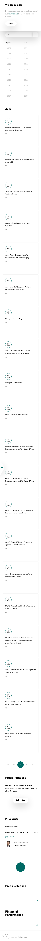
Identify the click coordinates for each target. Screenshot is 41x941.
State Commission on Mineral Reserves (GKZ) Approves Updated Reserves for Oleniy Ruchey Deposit (20, 641)
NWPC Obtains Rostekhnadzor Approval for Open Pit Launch (20, 609)
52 (33, 765)
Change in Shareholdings (20, 386)
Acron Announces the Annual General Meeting (20, 737)
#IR (6, 134)
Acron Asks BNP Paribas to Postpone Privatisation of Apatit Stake (20, 290)
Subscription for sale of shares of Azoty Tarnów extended (20, 195)
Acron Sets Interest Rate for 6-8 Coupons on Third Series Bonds (20, 673)
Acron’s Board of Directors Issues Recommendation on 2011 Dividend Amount (20, 482)
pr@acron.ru (10, 837)
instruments (13, 14)
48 (8, 765)
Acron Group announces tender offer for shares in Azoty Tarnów (20, 577)
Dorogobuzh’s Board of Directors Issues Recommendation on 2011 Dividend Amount (20, 450)
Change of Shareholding (20, 322)
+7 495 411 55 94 (17, 832)
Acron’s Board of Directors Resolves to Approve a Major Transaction (20, 546)
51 (27, 765)
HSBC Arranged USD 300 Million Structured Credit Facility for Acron (20, 705)
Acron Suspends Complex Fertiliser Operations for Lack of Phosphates (20, 354)
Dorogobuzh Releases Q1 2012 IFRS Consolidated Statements (20, 131)
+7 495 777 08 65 (31, 832)
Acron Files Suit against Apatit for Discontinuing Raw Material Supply (20, 258)
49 (14, 765)
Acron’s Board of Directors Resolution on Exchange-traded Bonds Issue (20, 514)
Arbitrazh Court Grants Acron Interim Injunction (20, 227)
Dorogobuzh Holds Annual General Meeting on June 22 (20, 163)
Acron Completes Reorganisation (20, 418)
